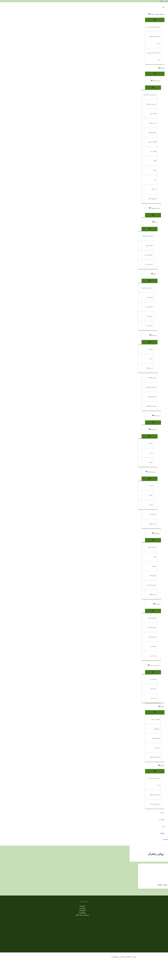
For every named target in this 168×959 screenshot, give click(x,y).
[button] (149, 14)
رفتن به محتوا (164, 1)
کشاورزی (82, 908)
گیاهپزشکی (82, 910)
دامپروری (82, 906)
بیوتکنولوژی (82, 912)
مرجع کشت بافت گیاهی (82, 915)
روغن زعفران (162, 884)
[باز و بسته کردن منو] (154, 20)
